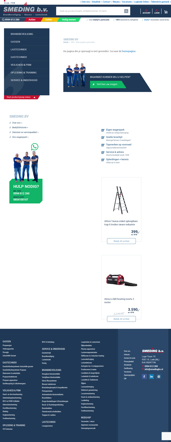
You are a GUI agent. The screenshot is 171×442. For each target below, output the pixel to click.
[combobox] (93, 11)
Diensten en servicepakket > (25, 132)
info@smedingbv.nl (154, 369)
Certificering (128, 368)
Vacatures (127, 1)
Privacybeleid (129, 361)
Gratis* (147, 19)
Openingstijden (129, 375)
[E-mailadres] (158, 378)
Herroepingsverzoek (88, 428)
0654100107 (20, 199)
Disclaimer (127, 365)
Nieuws (116, 1)
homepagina (128, 51)
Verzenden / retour (87, 421)
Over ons (85, 1)
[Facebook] (144, 378)
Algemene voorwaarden (89, 425)
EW (125, 378)
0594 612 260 (21, 193)
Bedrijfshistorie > (20, 127)
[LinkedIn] (151, 378)
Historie (127, 354)
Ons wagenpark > (20, 136)
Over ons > (17, 122)
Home (65, 42)
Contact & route (129, 358)
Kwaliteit (96, 1)
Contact (106, 1)
